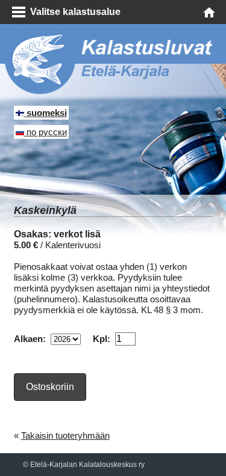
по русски (45, 132)
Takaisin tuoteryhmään (65, 435)
